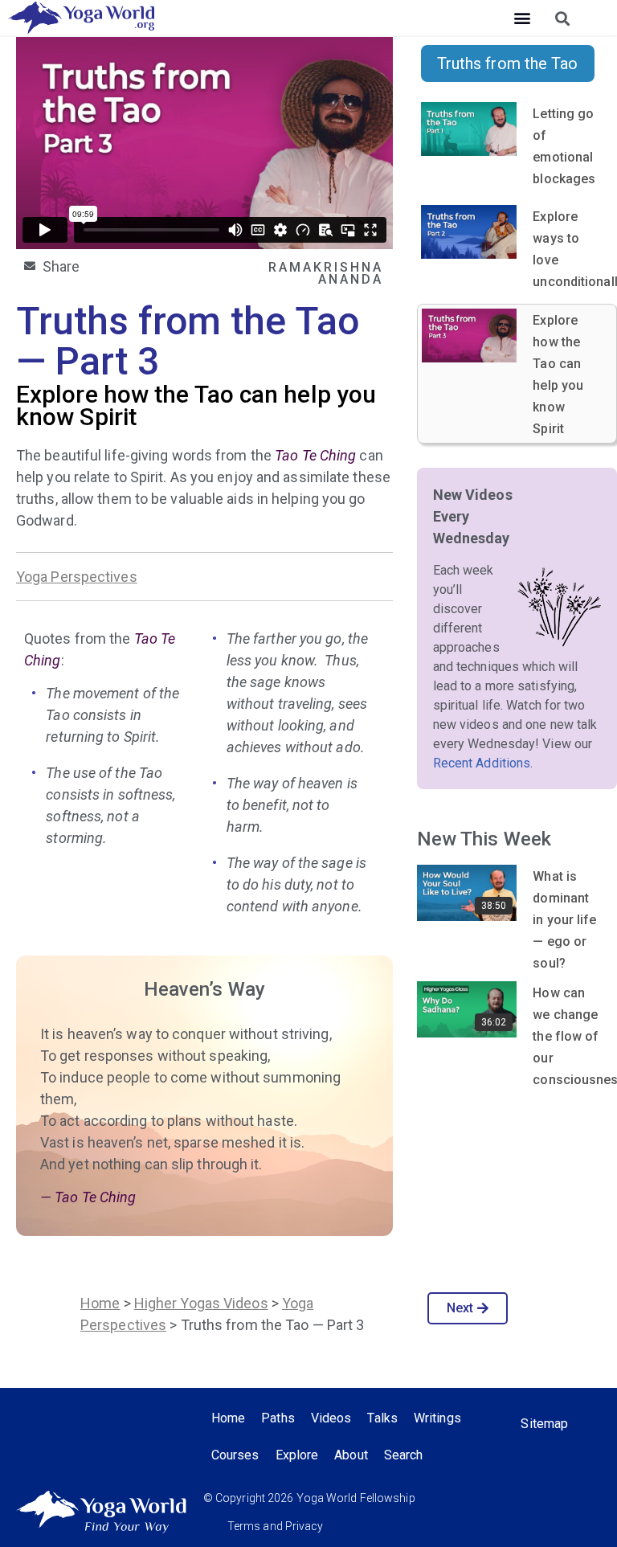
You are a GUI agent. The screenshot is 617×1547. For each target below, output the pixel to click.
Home (100, 1303)
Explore (297, 1455)
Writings (437, 1418)
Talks (382, 1418)
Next (460, 1308)
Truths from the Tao (507, 63)
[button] (522, 18)
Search (403, 1455)
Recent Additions (482, 763)
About (351, 1455)
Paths (278, 1418)
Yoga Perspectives (76, 576)
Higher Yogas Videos (201, 1303)
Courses (235, 1455)
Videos (331, 1418)
